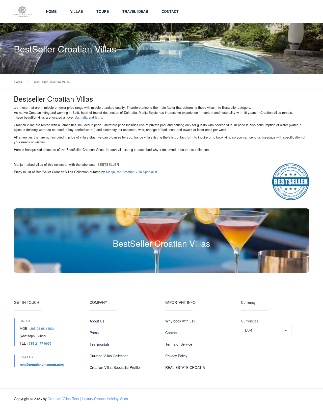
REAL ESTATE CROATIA (185, 367)
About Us (97, 320)
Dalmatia (81, 117)
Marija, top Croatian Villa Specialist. (132, 171)
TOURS (102, 11)
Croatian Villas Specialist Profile (115, 367)
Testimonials (100, 344)
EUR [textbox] (248, 330)
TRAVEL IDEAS (135, 11)
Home (51, 11)
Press (94, 332)
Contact (170, 11)
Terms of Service (178, 344)
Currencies (249, 320)
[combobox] (266, 330)
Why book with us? (180, 320)
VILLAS (76, 11)
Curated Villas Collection (109, 355)
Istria (98, 117)
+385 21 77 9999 (39, 343)
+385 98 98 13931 (41, 328)
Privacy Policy (176, 355)
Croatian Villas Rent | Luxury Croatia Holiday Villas (88, 398)
